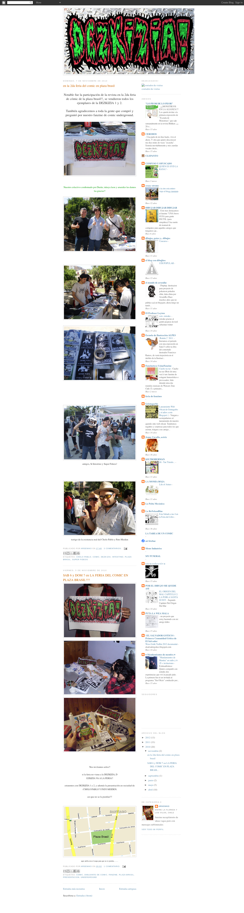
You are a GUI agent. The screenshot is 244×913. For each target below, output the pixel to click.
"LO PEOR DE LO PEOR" (159, 103)
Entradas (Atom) (84, 895)
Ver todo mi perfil (153, 829)
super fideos (80, 560)
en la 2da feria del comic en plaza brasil (89, 85)
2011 (148, 742)
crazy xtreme (152, 185)
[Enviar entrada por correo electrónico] (125, 548)
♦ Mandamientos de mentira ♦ (160, 654)
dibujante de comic (95, 875)
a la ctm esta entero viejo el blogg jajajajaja (168, 190)
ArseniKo (164, 806)
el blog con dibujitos (155, 260)
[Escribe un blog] (68, 553)
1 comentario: (112, 866)
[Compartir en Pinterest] (78, 553)
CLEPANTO (151, 155)
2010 (148, 746)
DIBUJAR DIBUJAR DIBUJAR (161, 207)
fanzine (113, 875)
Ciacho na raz (165, 368)
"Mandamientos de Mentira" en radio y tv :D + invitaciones (168, 660)
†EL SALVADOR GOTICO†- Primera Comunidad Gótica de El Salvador (160, 638)
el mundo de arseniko (156, 282)
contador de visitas (151, 88)
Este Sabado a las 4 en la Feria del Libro (168, 515)
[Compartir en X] (71, 553)
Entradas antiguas (127, 888)
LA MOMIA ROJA (155, 481)
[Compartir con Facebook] (75, 553)
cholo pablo (83, 557)
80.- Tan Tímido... (167, 462)
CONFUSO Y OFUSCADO (158, 163)
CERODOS (151, 134)
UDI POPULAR (166, 263)
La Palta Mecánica (155, 503)
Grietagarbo (151, 403)
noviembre (153, 750)
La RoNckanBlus (154, 511)
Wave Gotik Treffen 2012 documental (161, 644)
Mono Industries (153, 548)
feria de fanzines (153, 396)
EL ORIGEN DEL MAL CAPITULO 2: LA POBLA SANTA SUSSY (168, 595)
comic (96, 557)
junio (151, 780)
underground (89, 877)
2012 (148, 737)
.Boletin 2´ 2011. (166, 338)
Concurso (163, 241)
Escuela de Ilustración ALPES (160, 335)
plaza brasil (126, 875)
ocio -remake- (165, 316)
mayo (151, 785)
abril (150, 789)
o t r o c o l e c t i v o (155, 563)
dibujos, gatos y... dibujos (157, 238)
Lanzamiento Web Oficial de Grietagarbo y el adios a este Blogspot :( (168, 411)
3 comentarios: (113, 548)
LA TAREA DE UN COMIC (159, 533)
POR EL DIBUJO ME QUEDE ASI (160, 587)
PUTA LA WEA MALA (157, 613)
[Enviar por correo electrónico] (64, 553)
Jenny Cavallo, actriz (156, 437)
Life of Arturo (165, 484)
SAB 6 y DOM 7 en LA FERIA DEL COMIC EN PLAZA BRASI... (162, 766)
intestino (117, 557)
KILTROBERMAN (155, 459)
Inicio (102, 888)
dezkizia (106, 557)
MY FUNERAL (153, 556)
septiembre (153, 775)
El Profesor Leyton (155, 313)
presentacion (71, 877)
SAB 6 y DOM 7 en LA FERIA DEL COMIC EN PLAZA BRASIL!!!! (95, 577)
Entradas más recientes (74, 888)
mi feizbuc (150, 540)
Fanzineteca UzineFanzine (158, 365)
